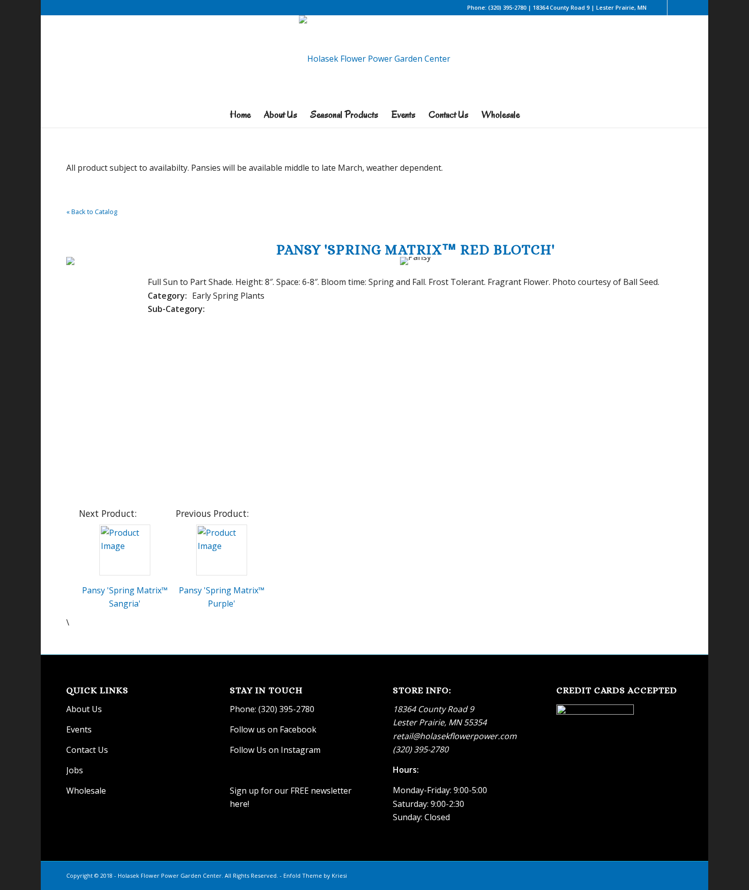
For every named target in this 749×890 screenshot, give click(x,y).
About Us (84, 709)
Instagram (302, 749)
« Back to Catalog (91, 211)
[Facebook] (659, 7)
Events (79, 729)
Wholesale (86, 790)
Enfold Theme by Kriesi (315, 875)
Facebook (298, 729)
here (239, 803)
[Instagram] (675, 7)
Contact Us (87, 749)
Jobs (74, 770)
